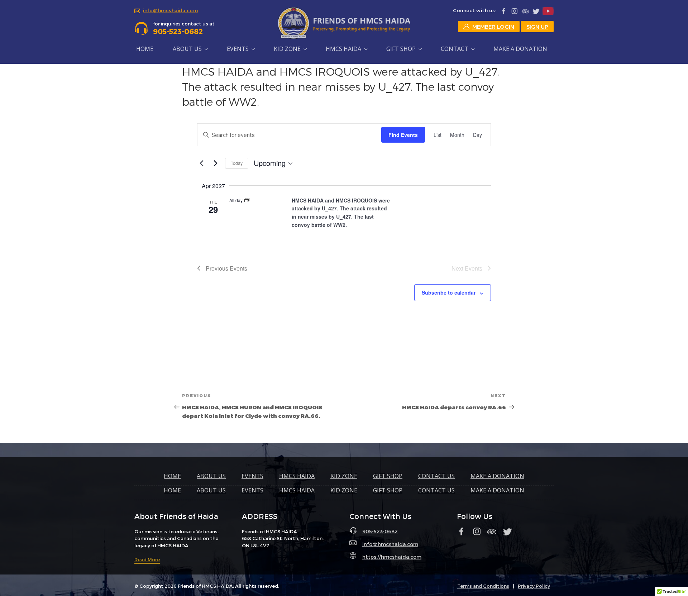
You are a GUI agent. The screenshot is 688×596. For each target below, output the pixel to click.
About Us (211, 476)
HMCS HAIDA (343, 49)
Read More (147, 559)
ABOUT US (187, 49)
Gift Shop (401, 49)
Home (144, 49)
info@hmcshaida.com (170, 10)
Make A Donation (497, 476)
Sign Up (537, 26)
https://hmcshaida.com (391, 557)
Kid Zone (287, 49)
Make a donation (520, 49)
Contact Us (436, 476)
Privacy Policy (534, 586)
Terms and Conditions (483, 586)
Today (237, 163)
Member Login (493, 26)
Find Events (403, 134)
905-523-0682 (380, 531)
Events (238, 49)
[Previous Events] (201, 163)
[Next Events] (215, 163)
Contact (454, 49)
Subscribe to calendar (449, 292)
